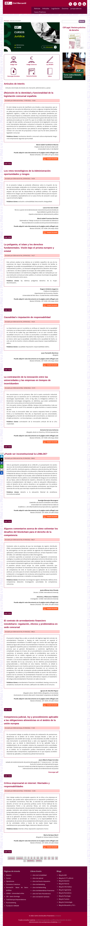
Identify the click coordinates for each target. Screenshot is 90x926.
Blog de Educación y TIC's (67, 905)
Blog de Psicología (64, 896)
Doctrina (64, 8)
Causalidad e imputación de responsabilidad (27, 317)
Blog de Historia (64, 884)
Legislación (55, 8)
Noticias (37, 8)
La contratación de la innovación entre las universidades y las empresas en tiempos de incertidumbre (27, 380)
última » (38, 860)
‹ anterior (20, 858)
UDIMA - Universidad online (15, 893)
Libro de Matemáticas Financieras (43, 890)
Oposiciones (10, 881)
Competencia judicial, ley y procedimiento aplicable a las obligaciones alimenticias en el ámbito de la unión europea (31, 720)
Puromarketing (11, 903)
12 (45, 858)
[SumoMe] (1, 473)
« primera (11, 858)
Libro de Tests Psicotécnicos (41, 894)
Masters (8, 875)
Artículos (45, 8)
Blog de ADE (63, 875)
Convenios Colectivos (13, 884)
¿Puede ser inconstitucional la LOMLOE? (25, 454)
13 (49, 858)
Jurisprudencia (75, 8)
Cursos (8, 878)
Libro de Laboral (37, 878)
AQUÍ (59, 922)
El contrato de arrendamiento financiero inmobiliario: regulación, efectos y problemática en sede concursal (31, 623)
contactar (58, 916)
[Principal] (15, 5)
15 (56, 858)
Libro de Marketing (38, 884)
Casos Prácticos (39, 12)
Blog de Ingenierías (65, 890)
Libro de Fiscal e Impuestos (41, 881)
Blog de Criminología (65, 902)
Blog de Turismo (64, 899)
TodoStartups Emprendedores (16, 899)
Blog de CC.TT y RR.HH (66, 878)
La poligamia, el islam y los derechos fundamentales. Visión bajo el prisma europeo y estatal (29, 247)
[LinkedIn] (1, 456)
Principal (6, 21)
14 (52, 858)
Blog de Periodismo (65, 893)
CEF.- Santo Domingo (13, 896)
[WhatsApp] (1, 466)
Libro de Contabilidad (39, 875)
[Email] (1, 469)
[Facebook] (1, 463)
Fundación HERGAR (12, 906)
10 (38, 858)
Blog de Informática (65, 887)
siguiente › (30, 860)
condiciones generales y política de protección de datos (53, 920)
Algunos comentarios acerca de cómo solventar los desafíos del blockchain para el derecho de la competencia (31, 531)
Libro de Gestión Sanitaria (40, 897)
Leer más (8, 163)
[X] (1, 459)
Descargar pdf (53, 772)
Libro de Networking (39, 887)
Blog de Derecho (64, 881)
